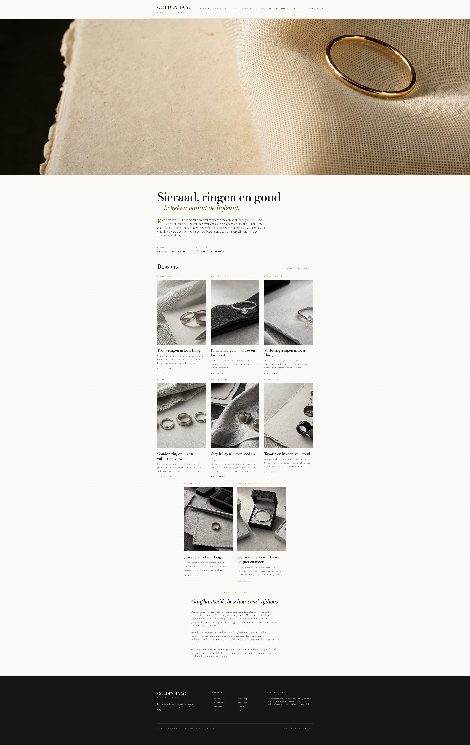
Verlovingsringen (243, 8)
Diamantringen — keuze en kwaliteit (233, 352)
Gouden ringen (264, 8)
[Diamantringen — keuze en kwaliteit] (235, 312)
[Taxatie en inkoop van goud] (288, 415)
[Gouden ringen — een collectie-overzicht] (181, 415)
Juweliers (297, 8)
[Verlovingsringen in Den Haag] (288, 312)
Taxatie (309, 8)
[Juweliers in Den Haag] (208, 519)
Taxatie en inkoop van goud (287, 454)
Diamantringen (222, 8)
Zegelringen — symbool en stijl (233, 456)
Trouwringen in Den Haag (178, 350)
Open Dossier (164, 369)
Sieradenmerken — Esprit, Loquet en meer (259, 559)
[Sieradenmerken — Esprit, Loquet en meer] (261, 519)
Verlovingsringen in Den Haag (284, 352)
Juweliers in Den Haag (202, 557)
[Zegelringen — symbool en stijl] (235, 415)
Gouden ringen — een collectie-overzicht (175, 456)
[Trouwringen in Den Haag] (181, 312)
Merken (321, 8)
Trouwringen (204, 8)
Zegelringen (281, 8)
